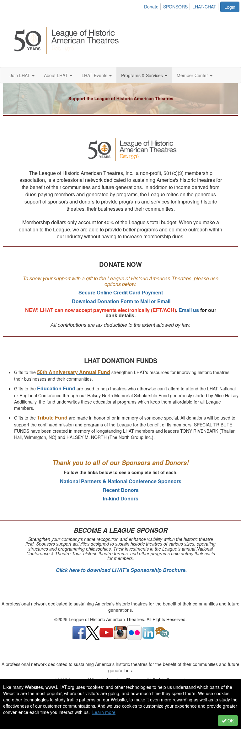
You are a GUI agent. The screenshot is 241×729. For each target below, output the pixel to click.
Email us (189, 310)
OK (230, 720)
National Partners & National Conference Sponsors (120, 481)
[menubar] (181, 6)
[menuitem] (153, 6)
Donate (151, 6)
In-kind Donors (120, 498)
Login (229, 7)
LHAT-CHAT (204, 6)
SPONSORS (175, 6)
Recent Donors (121, 490)
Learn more (103, 712)
